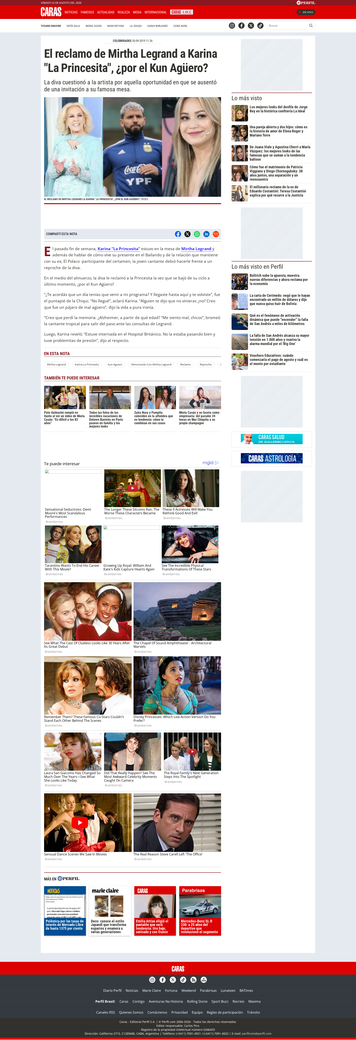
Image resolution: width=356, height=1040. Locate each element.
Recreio (238, 1001)
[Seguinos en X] (251, 25)
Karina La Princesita (87, 364)
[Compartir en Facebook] (178, 234)
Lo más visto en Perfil (257, 266)
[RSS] (193, 980)
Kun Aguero (115, 364)
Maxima (254, 1001)
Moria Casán (94, 25)
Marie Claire (151, 990)
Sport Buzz (220, 1001)
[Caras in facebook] (241, 25)
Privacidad (179, 1012)
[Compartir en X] (187, 234)
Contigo (138, 1001)
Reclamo (185, 364)
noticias (65, 891)
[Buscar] (311, 26)
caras (155, 891)
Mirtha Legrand (56, 364)
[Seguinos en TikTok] (260, 25)
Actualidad (105, 12)
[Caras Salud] (272, 443)
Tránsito (253, 1012)
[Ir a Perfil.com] (306, 3)
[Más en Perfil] (68, 879)
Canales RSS (105, 1012)
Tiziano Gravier (51, 25)
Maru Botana (115, 25)
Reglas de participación (225, 1012)
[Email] (216, 234)
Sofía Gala (73, 25)
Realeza (124, 12)
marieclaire (110, 891)
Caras (123, 1001)
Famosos (87, 12)
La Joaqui (136, 25)
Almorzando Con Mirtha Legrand (151, 364)
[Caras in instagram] (232, 25)
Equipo (197, 1012)
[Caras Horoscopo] (272, 462)
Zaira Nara (180, 25)
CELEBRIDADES (122, 41)
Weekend (189, 990)
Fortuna (171, 990)
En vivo (308, 12)
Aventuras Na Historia (166, 1001)
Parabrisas (208, 990)
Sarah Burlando (157, 25)
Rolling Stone (197, 1001)
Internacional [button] (156, 12)
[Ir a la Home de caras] (51, 15)
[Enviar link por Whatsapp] (197, 234)
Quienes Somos (131, 1012)
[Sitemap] (204, 980)
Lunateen (228, 990)
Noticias (71, 12)
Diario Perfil (112, 990)
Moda (137, 12)
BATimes (246, 990)
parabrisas (200, 891)
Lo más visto (247, 98)
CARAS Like (181, 12)
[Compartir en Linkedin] (206, 234)
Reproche (206, 364)
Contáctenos (157, 1012)
